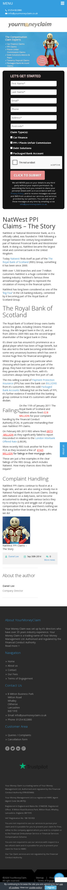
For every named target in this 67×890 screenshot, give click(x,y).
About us (13, 665)
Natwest (15, 258)
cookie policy (35, 887)
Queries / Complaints (19, 735)
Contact (12, 670)
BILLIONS (51, 383)
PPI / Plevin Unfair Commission (32, 142)
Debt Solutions (22, 148)
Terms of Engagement (20, 678)
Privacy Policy (17, 193)
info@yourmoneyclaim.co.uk (23, 13)
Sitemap (40, 877)
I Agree (50, 887)
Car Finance (20, 137)
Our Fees (13, 674)
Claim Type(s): (19, 132)
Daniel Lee (14, 556)
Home (11, 661)
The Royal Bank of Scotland (28, 260)
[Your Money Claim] (29, 24)
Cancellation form (17, 739)
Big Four (7, 292)
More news (49, 559)
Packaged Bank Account (28, 153)
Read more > (12, 645)
